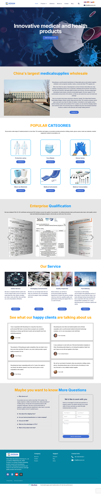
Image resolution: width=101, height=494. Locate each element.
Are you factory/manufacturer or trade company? (33, 417)
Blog (72, 3)
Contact (66, 3)
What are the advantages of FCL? (28, 424)
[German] (88, 2)
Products (43, 3)
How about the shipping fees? (27, 414)
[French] (86, 2)
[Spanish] (93, 2)
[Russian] (92, 2)
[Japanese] (90, 2)
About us (59, 3)
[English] (85, 2)
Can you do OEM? (24, 421)
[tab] (34, 396)
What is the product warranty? (27, 428)
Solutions (52, 3)
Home (36, 3)
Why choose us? (23, 396)
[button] (50, 37)
